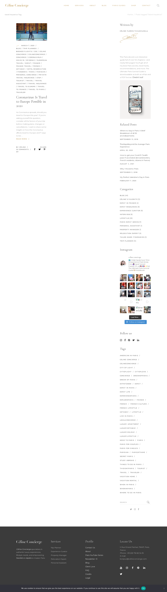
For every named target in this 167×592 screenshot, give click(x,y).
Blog (18, 48)
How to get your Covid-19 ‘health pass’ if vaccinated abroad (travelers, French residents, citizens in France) (135, 157)
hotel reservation (36, 69)
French (36, 66)
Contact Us (90, 548)
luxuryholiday (127, 432)
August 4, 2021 (127, 164)
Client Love (90, 566)
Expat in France (128, 203)
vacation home (127, 476)
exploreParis (127, 400)
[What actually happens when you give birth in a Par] (139, 309)
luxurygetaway (128, 428)
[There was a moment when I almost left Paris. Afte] (131, 285)
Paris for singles (129, 448)
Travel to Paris (36, 89)
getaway (20, 69)
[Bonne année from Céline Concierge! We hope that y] (147, 293)
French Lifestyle (128, 408)
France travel (23, 66)
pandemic (22, 72)
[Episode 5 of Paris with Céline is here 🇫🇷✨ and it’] (147, 277)
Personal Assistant (130, 226)
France (36, 63)
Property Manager (129, 229)
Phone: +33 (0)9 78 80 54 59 (132, 553)
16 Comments (22, 149)
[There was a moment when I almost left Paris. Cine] (123, 285)
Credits (88, 574)
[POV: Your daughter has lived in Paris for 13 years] (139, 277)
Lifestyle (124, 218)
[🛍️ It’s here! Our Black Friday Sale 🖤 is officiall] (139, 301)
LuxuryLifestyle (128, 436)
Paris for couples (129, 444)
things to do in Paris (131, 464)
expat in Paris (127, 388)
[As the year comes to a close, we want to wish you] (123, 301)
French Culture (139, 404)
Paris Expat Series (129, 222)
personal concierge (26, 75)
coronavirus (35, 57)
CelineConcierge (36, 54)
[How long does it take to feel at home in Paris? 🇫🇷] (147, 285)
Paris (32, 72)
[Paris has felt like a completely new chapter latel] (131, 293)
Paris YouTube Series (94, 555)
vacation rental (128, 480)
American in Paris (129, 355)
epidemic (30, 60)
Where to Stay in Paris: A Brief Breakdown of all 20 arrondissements (132, 133)
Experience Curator (130, 211)
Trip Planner (30, 48)
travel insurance (37, 83)
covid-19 (20, 60)
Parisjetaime (138, 452)
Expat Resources (128, 207)
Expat (28, 63)
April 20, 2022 (126, 150)
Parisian (41, 72)
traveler (21, 92)
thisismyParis (127, 468)
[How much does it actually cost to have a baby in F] (123, 309)
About (88, 551)
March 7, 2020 (28, 45)
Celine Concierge (128, 359)
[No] (164, 588)
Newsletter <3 (91, 559)
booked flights (24, 51)
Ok (143, 588)
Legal (87, 578)
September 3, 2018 (128, 172)
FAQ (87, 570)
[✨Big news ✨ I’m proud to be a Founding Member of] (139, 293)
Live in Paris (126, 416)
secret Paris (126, 456)
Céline (22, 147)
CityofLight (126, 372)
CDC (36, 51)
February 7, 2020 (128, 181)
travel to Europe (27, 86)
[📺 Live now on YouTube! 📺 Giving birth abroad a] (147, 309)
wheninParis (126, 488)
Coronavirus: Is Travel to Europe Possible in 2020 (31, 101)
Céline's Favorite (129, 199)
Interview (125, 214)
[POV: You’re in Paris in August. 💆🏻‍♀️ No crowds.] (131, 277)
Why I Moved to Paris (129, 169)
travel (29, 80)
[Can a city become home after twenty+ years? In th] (139, 285)
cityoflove (140, 372)
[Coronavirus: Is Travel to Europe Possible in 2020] (31, 32)
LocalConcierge (128, 420)
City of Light (126, 368)
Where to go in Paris (130, 493)
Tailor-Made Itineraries (132, 237)
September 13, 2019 (129, 139)
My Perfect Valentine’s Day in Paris (134, 177)
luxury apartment (129, 424)
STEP (39, 78)
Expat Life (125, 392)
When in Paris (127, 484)
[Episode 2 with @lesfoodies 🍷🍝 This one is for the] (123, 293)
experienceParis (128, 396)
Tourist (20, 80)
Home (130, 14)
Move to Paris (127, 440)
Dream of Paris (127, 380)
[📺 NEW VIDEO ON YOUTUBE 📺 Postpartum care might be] (131, 309)
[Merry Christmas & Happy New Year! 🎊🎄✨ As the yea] (131, 301)
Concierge (21, 57)
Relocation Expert (129, 233)
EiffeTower (126, 384)
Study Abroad (127, 460)
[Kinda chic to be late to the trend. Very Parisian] (123, 277)
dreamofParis (141, 376)
